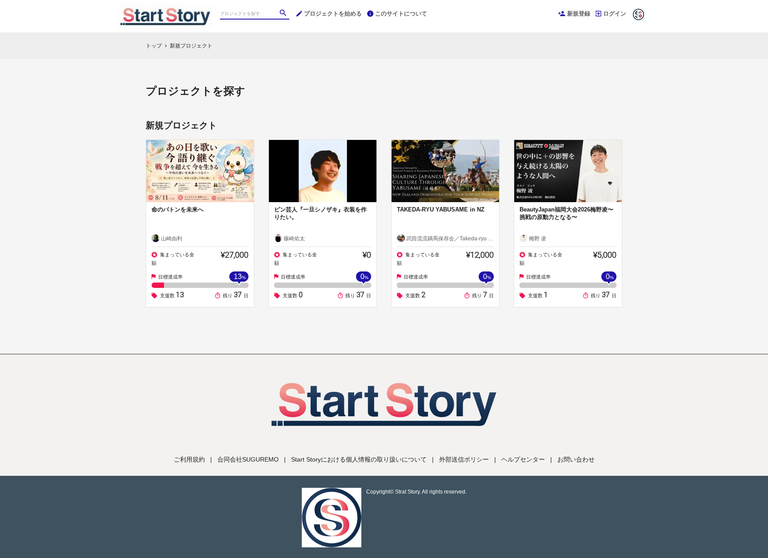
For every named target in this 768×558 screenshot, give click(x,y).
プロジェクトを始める (333, 13)
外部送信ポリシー (464, 459)
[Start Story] (165, 8)
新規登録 (578, 13)
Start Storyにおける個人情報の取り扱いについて (359, 459)
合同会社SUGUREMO (248, 459)
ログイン (614, 13)
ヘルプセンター (523, 459)
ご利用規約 (189, 459)
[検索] (284, 14)
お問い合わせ (576, 459)
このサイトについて (401, 13)
